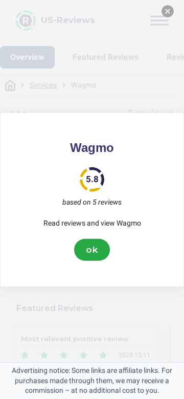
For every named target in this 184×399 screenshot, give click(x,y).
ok (92, 250)
